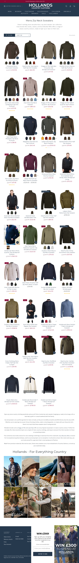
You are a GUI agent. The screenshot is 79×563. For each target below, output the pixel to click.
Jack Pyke (31, 428)
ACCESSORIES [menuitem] (42, 11)
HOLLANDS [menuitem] (53, 13)
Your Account (7, 544)
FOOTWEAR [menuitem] (29, 11)
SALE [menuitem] (44, 13)
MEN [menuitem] (10, 11)
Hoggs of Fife (22, 428)
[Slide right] (74, 1)
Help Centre (7, 537)
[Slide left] (5, 1)
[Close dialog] (75, 527)
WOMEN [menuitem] (18, 11)
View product (17, 58)
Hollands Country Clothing (13, 556)
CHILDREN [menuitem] (56, 11)
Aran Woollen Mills (64, 435)
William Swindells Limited (25, 556)
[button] (66, 6)
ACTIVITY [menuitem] (24, 13)
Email (17, 536)
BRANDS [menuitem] (35, 13)
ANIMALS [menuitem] (67, 11)
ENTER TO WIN (42, 554)
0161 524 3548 (19, 539)
